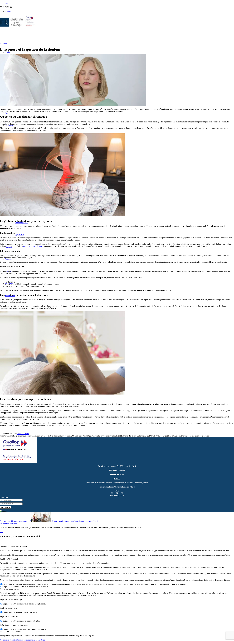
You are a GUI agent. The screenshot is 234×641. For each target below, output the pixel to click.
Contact (117, 479)
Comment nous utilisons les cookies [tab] (13, 547)
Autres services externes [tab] (9, 589)
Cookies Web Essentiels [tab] (9, 559)
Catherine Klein (23, 434)
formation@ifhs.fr (117, 495)
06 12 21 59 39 (117, 493)
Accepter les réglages (8, 640)
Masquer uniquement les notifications (30, 640)
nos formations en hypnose (33, 246)
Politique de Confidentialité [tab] (10, 632)
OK (1, 532)
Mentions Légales (117, 470)
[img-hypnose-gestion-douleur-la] (73, 105)
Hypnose (3, 43)
